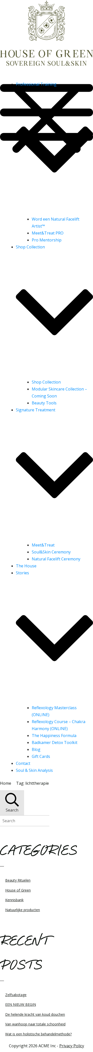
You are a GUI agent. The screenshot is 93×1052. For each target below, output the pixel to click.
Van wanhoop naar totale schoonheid (35, 1024)
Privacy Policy (71, 1046)
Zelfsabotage (16, 994)
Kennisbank (14, 899)
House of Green (18, 890)
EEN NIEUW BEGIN (20, 1004)
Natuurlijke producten (22, 909)
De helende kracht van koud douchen (35, 1014)
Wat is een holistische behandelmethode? (38, 1034)
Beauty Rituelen (18, 880)
